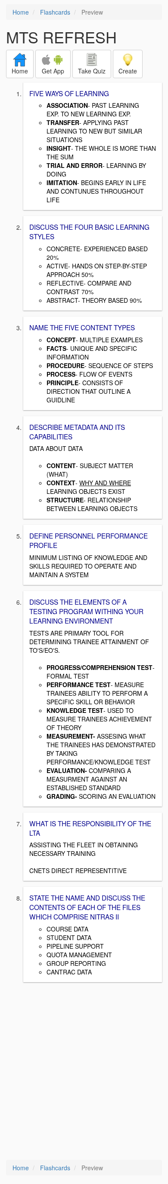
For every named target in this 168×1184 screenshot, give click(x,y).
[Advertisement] (84, 1072)
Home (20, 12)
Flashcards (55, 12)
